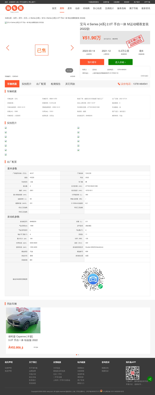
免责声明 (8, 371)
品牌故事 (32, 371)
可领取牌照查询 (94, 2)
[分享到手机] (150, 379)
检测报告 (56, 83)
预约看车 (92, 62)
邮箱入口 (81, 383)
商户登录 (137, 2)
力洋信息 (56, 368)
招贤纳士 (81, 368)
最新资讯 (145, 8)
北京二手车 (57, 374)
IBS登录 (126, 2)
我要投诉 (105, 371)
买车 (62, 8)
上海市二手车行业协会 (61, 380)
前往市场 (32, 377)
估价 (77, 8)
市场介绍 (32, 374)
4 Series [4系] (34, 18)
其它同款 (70, 83)
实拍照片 (26, 83)
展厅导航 (133, 8)
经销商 (86, 8)
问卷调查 (117, 2)
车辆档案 (12, 83)
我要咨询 (105, 368)
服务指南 (121, 8)
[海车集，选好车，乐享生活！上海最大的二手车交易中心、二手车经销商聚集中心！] (14, 9)
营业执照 (32, 383)
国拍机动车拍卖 (59, 371)
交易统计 (109, 8)
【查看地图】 (144, 76)
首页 (54, 8)
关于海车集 (33, 368)
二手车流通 (57, 377)
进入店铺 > (120, 62)
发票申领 (106, 2)
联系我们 (32, 380)
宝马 (25, 18)
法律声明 (8, 368)
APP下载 (147, 2)
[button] (72, 48)
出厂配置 (41, 83)
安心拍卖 (97, 8)
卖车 (70, 8)
